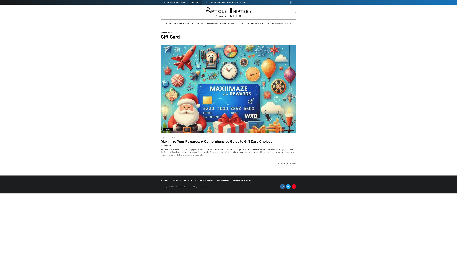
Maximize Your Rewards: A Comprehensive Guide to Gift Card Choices (216, 141)
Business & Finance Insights (179, 23)
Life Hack (168, 129)
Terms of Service (206, 180)
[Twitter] (288, 186)
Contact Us (176, 180)
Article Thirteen (228, 10)
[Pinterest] (294, 186)
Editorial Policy (223, 180)
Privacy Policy (190, 180)
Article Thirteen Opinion (279, 23)
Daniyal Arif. (167, 145)
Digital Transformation (251, 23)
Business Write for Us (242, 180)
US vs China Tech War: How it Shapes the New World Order (225, 2)
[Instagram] (282, 186)
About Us (164, 180)
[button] (295, 12)
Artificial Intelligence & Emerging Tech (216, 23)
